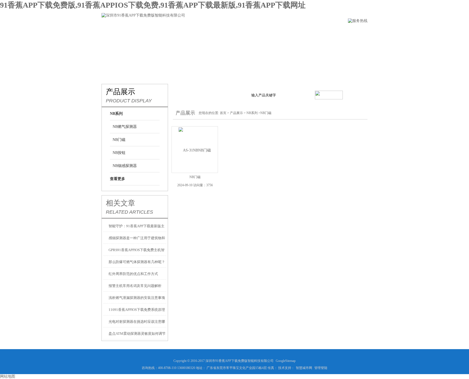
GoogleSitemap (286, 361)
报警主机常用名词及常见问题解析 (135, 286)
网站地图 (7, 376)
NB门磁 (119, 140)
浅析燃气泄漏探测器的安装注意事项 (137, 298)
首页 (223, 113)
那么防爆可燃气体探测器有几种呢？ (137, 262)
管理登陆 (320, 368)
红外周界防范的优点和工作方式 (133, 274)
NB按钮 (119, 153)
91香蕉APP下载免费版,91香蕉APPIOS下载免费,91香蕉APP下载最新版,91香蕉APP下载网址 (153, 5)
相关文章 (120, 203)
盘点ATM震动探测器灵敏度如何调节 (137, 333)
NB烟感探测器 (125, 166)
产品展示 (201, 32)
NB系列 (252, 113)
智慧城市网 (304, 368)
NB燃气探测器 (125, 127)
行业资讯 (231, 32)
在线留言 (292, 32)
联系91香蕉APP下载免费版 (337, 32)
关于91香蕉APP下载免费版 (155, 32)
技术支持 (262, 32)
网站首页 (110, 32)
